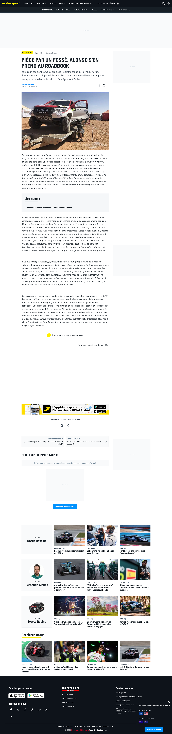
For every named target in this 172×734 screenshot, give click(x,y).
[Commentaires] (105, 85)
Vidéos (94, 10)
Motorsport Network (80, 730)
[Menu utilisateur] (168, 3)
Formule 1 (27, 3)
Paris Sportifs (124, 10)
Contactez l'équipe (123, 701)
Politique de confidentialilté (102, 726)
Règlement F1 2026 (63, 10)
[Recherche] (163, 3)
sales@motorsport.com (125, 705)
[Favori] (98, 85)
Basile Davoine (28, 84)
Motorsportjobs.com (70, 698)
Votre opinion (121, 693)
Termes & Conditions (65, 726)
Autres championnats (79, 3)
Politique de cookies (82, 726)
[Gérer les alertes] (68, 425)
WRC (52, 3)
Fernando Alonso (30, 155)
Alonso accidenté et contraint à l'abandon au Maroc (49, 207)
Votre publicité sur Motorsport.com (129, 697)
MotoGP (40, 3)
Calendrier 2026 (80, 10)
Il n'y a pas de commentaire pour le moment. (65, 463)
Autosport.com (68, 702)
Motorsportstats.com (70, 706)
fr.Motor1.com (67, 694)
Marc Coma (46, 155)
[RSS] (10, 716)
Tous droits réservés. (98, 730)
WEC (61, 3)
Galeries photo (107, 10)
